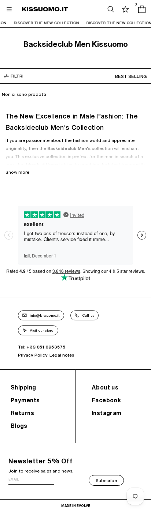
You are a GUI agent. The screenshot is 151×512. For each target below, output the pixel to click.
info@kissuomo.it (45, 315)
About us (105, 387)
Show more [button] (17, 172)
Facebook (106, 400)
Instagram (107, 413)
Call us (88, 315)
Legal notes (61, 355)
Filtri (17, 76)
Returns (22, 413)
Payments (25, 400)
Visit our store (42, 330)
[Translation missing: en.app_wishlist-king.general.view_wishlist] (125, 9)
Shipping (23, 387)
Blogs (19, 426)
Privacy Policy (33, 355)
